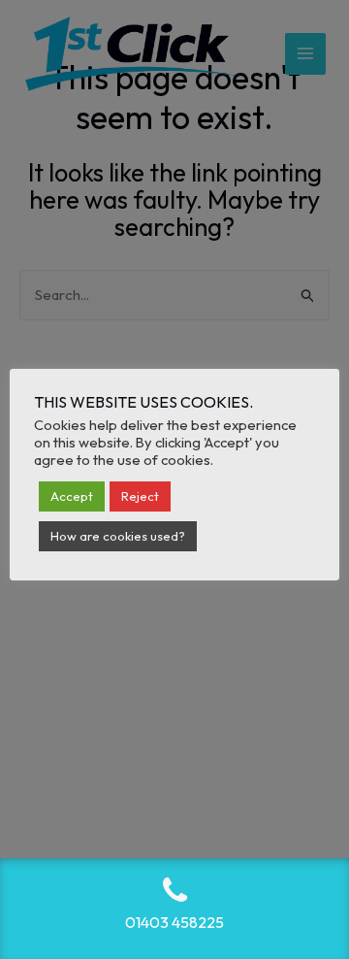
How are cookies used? (117, 536)
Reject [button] (140, 496)
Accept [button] (71, 496)
